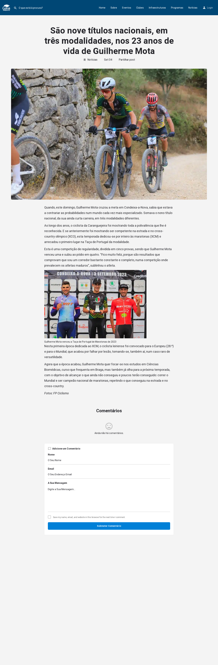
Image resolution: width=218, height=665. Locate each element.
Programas (177, 7)
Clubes (140, 7)
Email (51, 468)
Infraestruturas (157, 7)
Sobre (114, 7)
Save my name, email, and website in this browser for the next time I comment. (89, 517)
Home (102, 7)
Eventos (126, 7)
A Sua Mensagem (57, 483)
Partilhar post (127, 59)
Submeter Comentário (109, 526)
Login (210, 7)
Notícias (192, 7)
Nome (51, 454)
